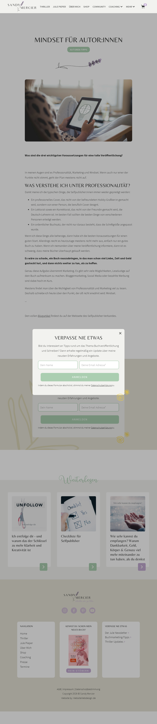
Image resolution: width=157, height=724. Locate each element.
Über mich (74, 6)
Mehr (129, 6)
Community (99, 6)
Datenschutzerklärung (101, 385)
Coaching (114, 6)
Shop (86, 6)
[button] (115, 6)
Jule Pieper (59, 6)
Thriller (45, 6)
